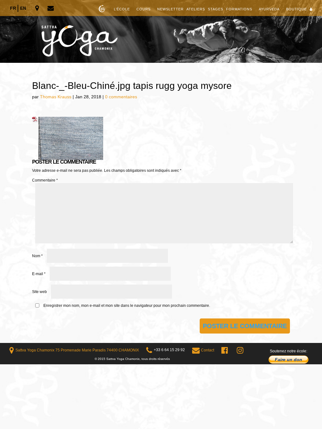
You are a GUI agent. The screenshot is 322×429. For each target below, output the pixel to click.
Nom (37, 256)
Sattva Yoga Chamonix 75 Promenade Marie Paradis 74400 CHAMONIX (77, 350)
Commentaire (45, 180)
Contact (207, 350)
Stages (215, 9)
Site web (39, 292)
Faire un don (288, 359)
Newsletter (170, 9)
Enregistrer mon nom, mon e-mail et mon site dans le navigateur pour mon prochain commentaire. (126, 305)
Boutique (296, 9)
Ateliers (195, 9)
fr (13, 8)
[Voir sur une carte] (37, 9)
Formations (239, 9)
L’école (122, 9)
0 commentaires (121, 96)
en (23, 8)
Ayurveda (269, 9)
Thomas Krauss (55, 96)
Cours (143, 9)
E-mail (39, 274)
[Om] (161, 31)
